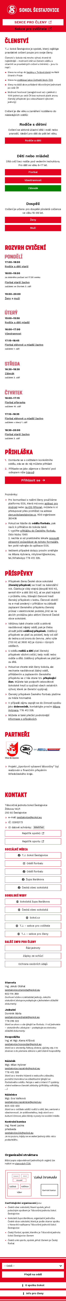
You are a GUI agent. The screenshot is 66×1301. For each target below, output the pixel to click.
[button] (33, 22)
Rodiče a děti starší (16, 266)
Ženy (8, 298)
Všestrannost (13, 333)
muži (17, 298)
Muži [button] (33, 227)
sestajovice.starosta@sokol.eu (22, 990)
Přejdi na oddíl (33, 1274)
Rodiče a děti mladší (17, 322)
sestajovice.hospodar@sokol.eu (23, 1044)
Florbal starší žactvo (17, 282)
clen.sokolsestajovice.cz (22, 514)
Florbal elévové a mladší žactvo (24, 344)
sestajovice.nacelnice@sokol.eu (23, 1102)
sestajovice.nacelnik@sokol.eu (22, 1068)
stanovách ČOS (23, 1163)
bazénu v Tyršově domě (39, 72)
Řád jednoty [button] (33, 947)
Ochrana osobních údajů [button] (33, 964)
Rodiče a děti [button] (33, 140)
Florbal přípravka (15, 402)
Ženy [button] (33, 219)
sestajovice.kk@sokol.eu (19, 1132)
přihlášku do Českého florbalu (37, 530)
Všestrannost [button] (33, 180)
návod (30, 472)
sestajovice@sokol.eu (29, 817)
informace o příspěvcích (22, 719)
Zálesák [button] (33, 188)
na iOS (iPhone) (33, 507)
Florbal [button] (33, 172)
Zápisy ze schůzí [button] (33, 955)
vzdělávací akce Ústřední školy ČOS (35, 80)
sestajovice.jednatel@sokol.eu (22, 1017)
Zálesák (9, 373)
